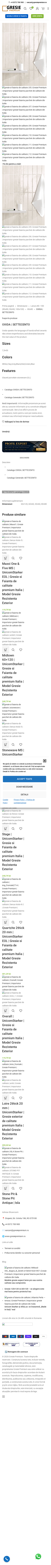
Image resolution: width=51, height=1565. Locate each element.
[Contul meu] (37, 8)
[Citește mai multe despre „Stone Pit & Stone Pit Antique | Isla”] (5, 1188)
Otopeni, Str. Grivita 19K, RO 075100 (21, 1218)
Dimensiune (22, 306)
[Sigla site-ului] (11, 8)
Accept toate (24, 779)
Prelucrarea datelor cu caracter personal (22, 1253)
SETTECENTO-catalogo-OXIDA (15, 492)
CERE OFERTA (37, 16)
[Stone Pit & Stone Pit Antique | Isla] (13, 1156)
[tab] (24, 458)
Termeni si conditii (12, 1248)
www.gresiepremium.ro (15, 1236)
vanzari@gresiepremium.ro (37, 2)
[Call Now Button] (7, 1559)
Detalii (24, 794)
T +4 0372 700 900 (16, 2)
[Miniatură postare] (26, 1272)
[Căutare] (25, 8)
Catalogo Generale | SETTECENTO (19, 397)
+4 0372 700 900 (12, 1224)
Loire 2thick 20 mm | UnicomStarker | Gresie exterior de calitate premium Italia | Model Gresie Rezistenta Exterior (13, 1121)
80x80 (30, 309)
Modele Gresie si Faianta (17, 16)
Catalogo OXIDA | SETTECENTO (18, 390)
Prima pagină (8, 306)
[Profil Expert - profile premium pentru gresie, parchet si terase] (24, 446)
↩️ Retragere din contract (16, 1352)
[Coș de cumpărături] (43, 8)
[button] (44, 760)
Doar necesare (24, 787)
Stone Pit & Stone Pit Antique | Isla (11, 1198)
